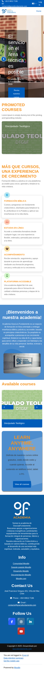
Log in (40, 3)
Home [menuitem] (38, 11)
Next (38, 407)
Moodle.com (21, 579)
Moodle (17, 668)
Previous (7, 407)
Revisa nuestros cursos (16, 93)
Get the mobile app (11, 661)
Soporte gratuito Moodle (21, 567)
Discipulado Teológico (17, 126)
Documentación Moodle (21, 575)
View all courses (22, 484)
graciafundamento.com (22, 649)
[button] (34, 3)
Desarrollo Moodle (21, 571)
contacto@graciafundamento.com (14, 6)
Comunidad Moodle (21, 564)
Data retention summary (13, 658)
